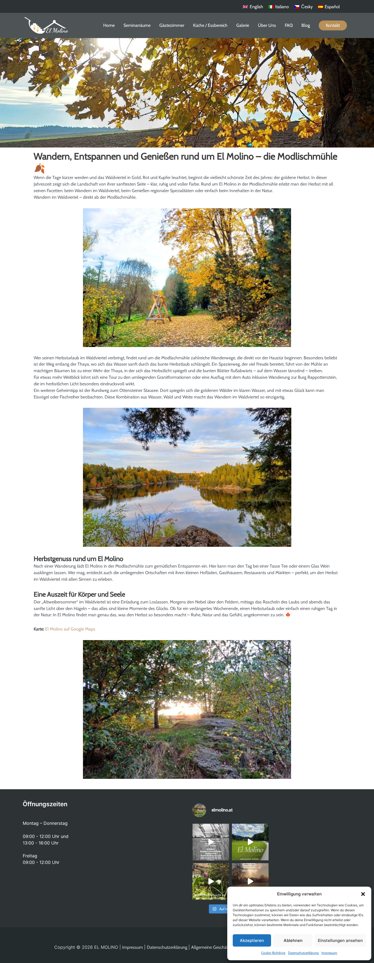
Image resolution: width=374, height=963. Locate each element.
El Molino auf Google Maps (70, 629)
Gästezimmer (171, 25)
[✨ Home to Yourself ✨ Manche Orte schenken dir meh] (250, 842)
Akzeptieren (252, 940)
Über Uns (267, 25)
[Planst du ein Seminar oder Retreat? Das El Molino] (250, 881)
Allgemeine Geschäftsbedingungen (224, 947)
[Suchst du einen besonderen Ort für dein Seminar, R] (210, 842)
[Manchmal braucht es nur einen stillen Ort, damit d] (210, 881)
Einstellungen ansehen (340, 940)
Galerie (242, 25)
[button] (363, 894)
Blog (305, 25)
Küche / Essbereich (210, 25)
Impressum (329, 953)
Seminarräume (137, 25)
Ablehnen (293, 940)
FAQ (289, 25)
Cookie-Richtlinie (273, 953)
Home (109, 25)
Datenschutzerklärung (303, 953)
